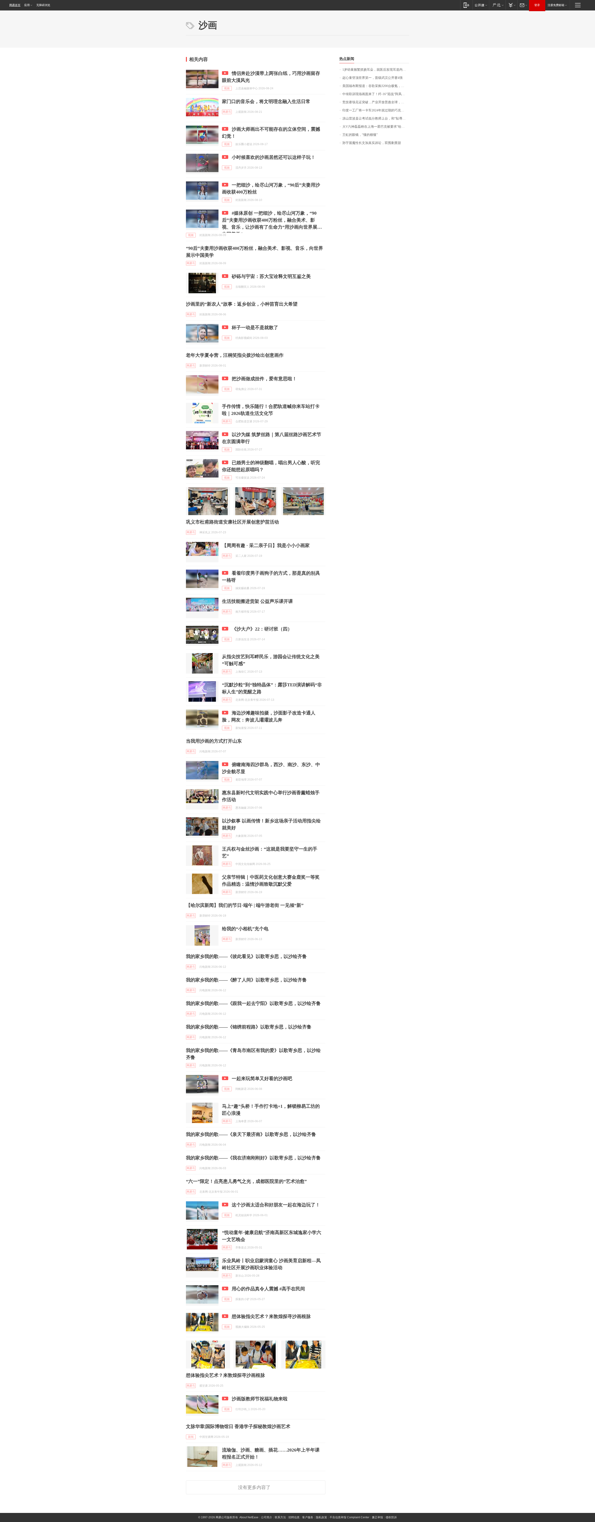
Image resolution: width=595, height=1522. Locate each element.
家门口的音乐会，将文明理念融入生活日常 (266, 101)
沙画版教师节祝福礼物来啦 (260, 1398)
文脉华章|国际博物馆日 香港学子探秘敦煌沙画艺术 (238, 1426)
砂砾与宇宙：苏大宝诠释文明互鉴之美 (271, 276)
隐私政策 (321, 1517)
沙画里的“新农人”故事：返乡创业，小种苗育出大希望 (242, 304)
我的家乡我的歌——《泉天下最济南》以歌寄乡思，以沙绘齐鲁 (251, 1134)
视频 (227, 88)
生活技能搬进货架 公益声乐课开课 (257, 601)
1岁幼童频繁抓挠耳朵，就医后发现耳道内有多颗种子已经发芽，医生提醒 (375, 69)
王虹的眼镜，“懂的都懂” (360, 135)
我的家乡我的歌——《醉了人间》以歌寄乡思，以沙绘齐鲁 (246, 979)
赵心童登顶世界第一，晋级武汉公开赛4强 (372, 78)
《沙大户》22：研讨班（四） (262, 628)
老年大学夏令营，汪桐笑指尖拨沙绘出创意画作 (235, 355)
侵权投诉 (391, 1517)
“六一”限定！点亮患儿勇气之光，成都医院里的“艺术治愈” (246, 1181)
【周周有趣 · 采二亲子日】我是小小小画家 (266, 545)
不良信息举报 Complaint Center (349, 1517)
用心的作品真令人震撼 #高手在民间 (268, 1288)
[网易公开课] (481, 5)
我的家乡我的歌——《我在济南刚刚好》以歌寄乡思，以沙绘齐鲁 (253, 1157)
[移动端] (466, 5)
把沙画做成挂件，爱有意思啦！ (264, 378)
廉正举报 (377, 1517)
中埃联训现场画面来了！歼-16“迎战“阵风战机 (375, 94)
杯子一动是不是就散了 (255, 327)
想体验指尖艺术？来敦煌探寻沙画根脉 (271, 1316)
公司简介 (266, 1517)
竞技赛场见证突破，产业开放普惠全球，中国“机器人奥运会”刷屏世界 (375, 102)
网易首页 (14, 5)
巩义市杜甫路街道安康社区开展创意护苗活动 (232, 521)
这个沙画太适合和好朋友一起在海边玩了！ (276, 1204)
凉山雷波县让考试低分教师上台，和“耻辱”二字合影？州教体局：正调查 (375, 118)
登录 (537, 5)
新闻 (191, 1437)
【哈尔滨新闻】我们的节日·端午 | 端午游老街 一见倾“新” (245, 905)
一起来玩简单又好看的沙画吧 (262, 1078)
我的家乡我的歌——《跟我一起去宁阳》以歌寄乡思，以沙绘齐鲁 (253, 1003)
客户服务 (307, 1517)
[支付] (511, 5)
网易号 (227, 111)
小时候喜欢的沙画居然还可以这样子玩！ (273, 157)
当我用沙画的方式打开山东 (214, 741)
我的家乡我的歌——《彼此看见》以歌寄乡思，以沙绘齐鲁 (246, 956)
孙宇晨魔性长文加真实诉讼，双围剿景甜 (371, 143)
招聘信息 (294, 1517)
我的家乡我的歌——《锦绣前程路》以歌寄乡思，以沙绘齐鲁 (248, 1026)
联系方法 (280, 1517)
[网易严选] (497, 5)
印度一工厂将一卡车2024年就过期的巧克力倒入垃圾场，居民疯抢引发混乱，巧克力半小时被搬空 (375, 110)
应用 (27, 5)
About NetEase (248, 1517)
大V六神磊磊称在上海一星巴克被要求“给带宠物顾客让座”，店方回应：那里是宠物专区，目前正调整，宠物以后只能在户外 (375, 126)
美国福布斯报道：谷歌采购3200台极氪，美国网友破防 (375, 86)
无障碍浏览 (43, 5)
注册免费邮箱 (556, 5)
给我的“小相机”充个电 (245, 928)
